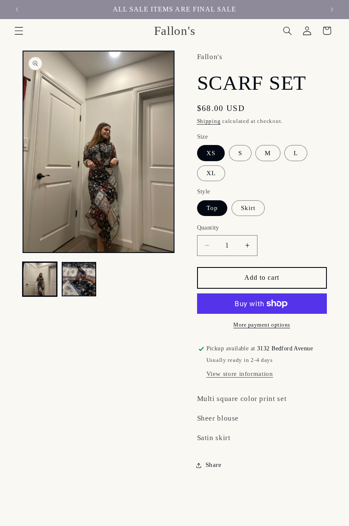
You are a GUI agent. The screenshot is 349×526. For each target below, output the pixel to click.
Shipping (209, 121)
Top (212, 208)
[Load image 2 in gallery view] (79, 279)
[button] (19, 30)
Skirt (248, 208)
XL (211, 173)
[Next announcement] (332, 9)
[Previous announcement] (17, 9)
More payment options (261, 325)
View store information (239, 373)
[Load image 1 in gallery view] (40, 279)
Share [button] (214, 464)
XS (210, 153)
